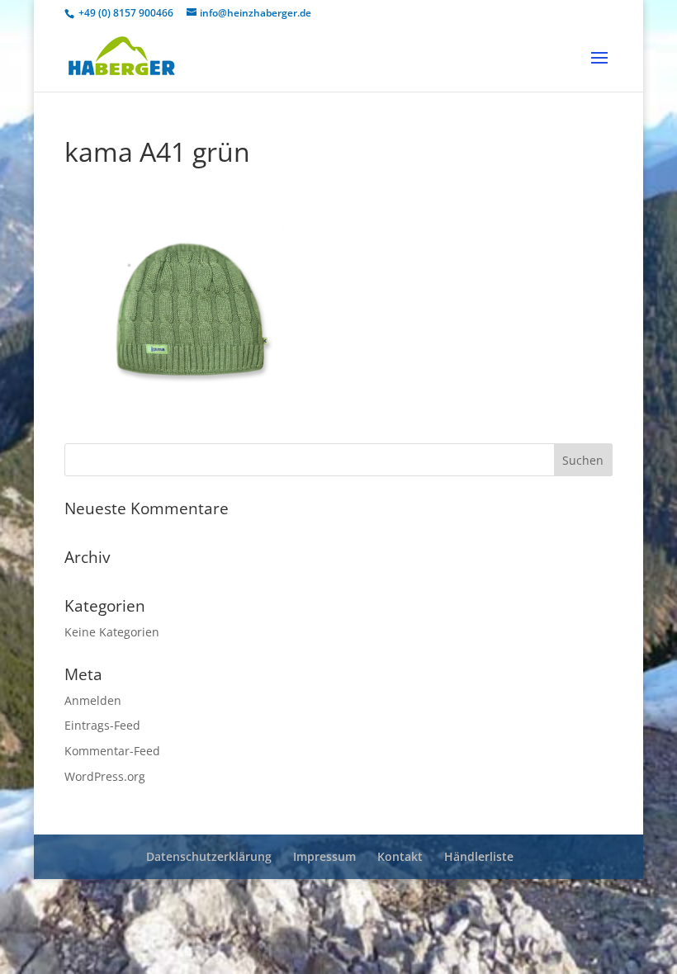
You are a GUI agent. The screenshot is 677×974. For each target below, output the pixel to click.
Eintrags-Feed (102, 725)
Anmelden (92, 700)
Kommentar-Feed (112, 751)
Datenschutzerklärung (209, 856)
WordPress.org (104, 776)
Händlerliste (479, 856)
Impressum (324, 856)
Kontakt (400, 856)
